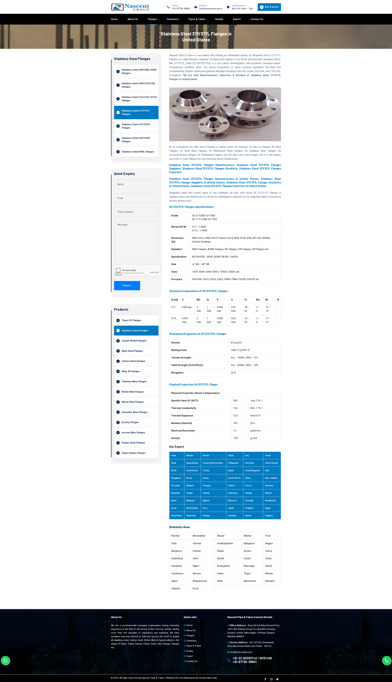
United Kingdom (252, 470)
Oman (268, 455)
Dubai (231, 455)
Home (114, 19)
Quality (219, 19)
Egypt (268, 508)
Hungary (207, 485)
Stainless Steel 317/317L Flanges (136, 112)
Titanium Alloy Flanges (134, 381)
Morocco (232, 500)
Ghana (206, 478)
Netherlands (192, 508)
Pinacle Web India (208, 678)
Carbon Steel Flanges (133, 361)
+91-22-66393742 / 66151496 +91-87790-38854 (252, 660)
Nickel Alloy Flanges (133, 391)
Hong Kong (176, 515)
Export (237, 19)
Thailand (249, 508)
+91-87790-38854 (181, 8)
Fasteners (173, 19)
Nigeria (206, 500)
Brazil (173, 470)
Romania (232, 515)
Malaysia (190, 500)
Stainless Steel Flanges (135, 330)
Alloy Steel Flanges (132, 351)
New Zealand (271, 478)
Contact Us (257, 19)
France (248, 485)
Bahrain (189, 455)
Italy (267, 470)
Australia (175, 493)
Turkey (206, 470)
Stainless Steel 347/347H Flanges (136, 139)
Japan (231, 508)
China (247, 478)
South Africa (234, 478)
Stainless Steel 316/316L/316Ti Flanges (139, 98)
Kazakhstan (270, 500)
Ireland (206, 493)
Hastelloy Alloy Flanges (134, 412)
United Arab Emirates (213, 463)
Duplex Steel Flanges (133, 442)
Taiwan (189, 493)
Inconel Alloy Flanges (133, 432)
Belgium (190, 485)
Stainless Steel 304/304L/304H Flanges (139, 71)
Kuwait (206, 455)
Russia (248, 515)
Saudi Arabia (192, 463)
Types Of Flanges (131, 320)
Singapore (176, 478)
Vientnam (249, 463)
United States (271, 463)
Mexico (268, 493)
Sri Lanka (175, 485)
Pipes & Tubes (196, 19)
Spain (174, 500)
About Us (133, 19)
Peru (205, 508)
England (269, 515)
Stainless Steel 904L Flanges (138, 151)
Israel (173, 508)
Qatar (173, 463)
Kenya (189, 478)
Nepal (231, 470)
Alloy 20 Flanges (131, 371)
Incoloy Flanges (130, 422)
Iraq (247, 455)
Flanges (152, 19)
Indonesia (232, 493)
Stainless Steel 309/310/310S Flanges (138, 85)
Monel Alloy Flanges (133, 402)
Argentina (191, 515)
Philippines (233, 463)
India (173, 455)
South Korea (192, 470)
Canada (248, 493)
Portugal (249, 500)
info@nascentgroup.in (210, 8)
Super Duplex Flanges (134, 453)
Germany (269, 485)
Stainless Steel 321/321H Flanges (136, 126)
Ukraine (206, 515)
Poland (231, 485)
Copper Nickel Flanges (134, 340)
